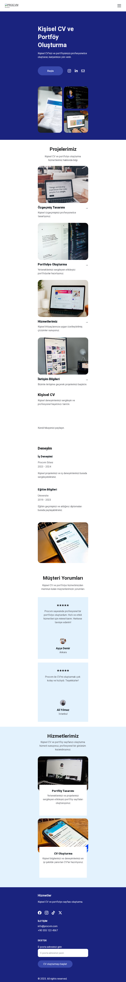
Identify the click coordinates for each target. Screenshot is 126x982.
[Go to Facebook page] (39, 913)
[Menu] (119, 5)
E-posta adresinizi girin (50, 946)
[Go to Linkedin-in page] (78, 71)
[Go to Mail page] (83, 71)
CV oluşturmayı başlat (55, 964)
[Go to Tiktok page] (53, 913)
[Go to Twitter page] (60, 913)
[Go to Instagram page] (71, 71)
